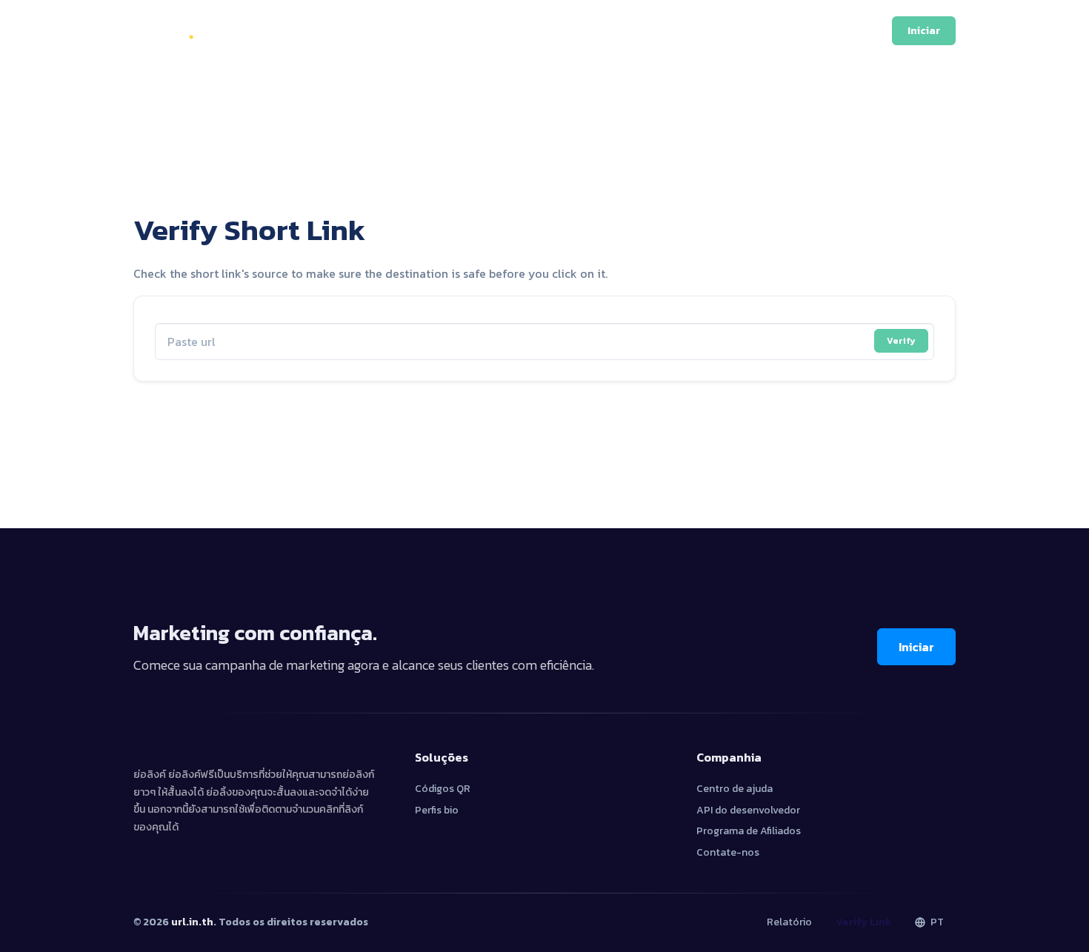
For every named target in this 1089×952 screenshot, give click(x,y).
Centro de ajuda (734, 788)
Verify (901, 340)
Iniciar (916, 647)
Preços (441, 30)
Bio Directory (650, 30)
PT (936, 922)
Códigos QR (442, 788)
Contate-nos (727, 852)
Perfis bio (437, 810)
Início (381, 30)
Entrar (849, 30)
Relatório (789, 922)
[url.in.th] (177, 30)
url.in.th (192, 922)
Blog (575, 30)
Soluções (511, 30)
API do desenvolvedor (748, 810)
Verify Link (863, 922)
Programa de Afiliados (748, 831)
